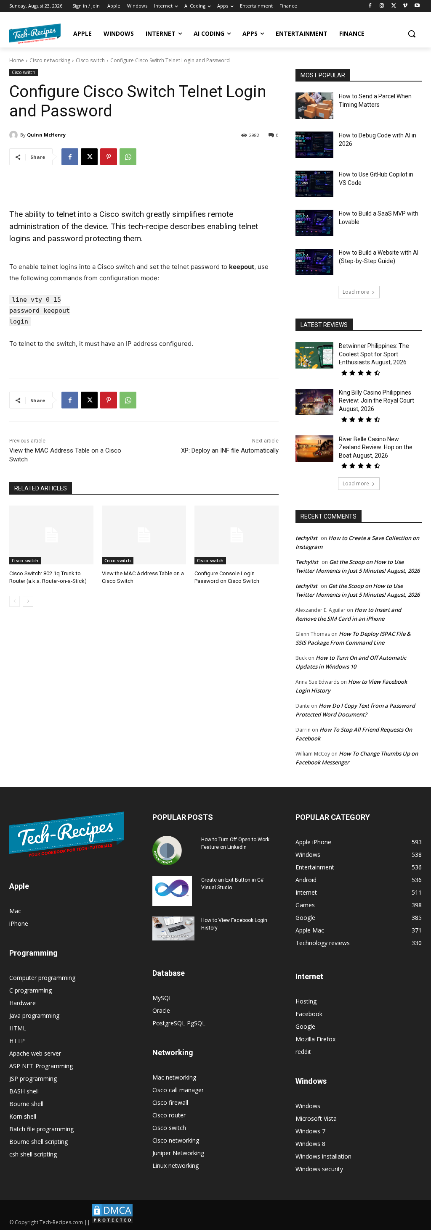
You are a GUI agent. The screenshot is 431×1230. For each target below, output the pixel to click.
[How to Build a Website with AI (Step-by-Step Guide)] (314, 262)
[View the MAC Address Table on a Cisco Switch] (144, 535)
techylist (306, 538)
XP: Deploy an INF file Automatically (230, 450)
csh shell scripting (33, 1154)
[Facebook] (370, 6)
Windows (307, 1106)
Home (16, 60)
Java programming (34, 1015)
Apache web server (35, 1053)
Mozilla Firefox (315, 1039)
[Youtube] (417, 6)
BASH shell (24, 1091)
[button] (412, 34)
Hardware (22, 1003)
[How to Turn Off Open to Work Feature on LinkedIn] (167, 850)
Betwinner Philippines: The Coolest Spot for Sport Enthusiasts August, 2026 (374, 354)
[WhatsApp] (128, 156)
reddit (303, 1052)
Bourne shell (26, 1104)
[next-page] (28, 601)
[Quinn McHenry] (14, 135)
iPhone (18, 923)
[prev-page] (14, 601)
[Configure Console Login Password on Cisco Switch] (236, 535)
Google (305, 1026)
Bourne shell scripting (38, 1142)
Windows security (319, 1169)
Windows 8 (310, 1144)
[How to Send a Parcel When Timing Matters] (314, 105)
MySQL (162, 998)
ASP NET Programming (41, 1066)
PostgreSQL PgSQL (178, 1023)
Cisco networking (49, 60)
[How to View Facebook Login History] (173, 928)
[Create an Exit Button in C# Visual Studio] (172, 891)
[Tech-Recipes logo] (35, 34)
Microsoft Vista (316, 1118)
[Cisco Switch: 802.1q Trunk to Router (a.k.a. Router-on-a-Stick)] (51, 535)
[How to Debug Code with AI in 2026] (314, 145)
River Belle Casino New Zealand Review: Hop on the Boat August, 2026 (375, 447)
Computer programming (42, 978)
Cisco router (169, 1115)
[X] (394, 6)
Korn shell (22, 1116)
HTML (17, 1028)
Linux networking (175, 1165)
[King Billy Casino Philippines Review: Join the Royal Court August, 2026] (314, 402)
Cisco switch (90, 60)
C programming (30, 990)
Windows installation (323, 1156)
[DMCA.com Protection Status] (112, 1222)
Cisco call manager (178, 1090)
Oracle (161, 1010)
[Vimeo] (405, 6)
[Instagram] (382, 6)
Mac (15, 911)
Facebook (308, 1014)
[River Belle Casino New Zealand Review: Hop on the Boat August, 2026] (314, 448)
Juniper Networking (178, 1153)
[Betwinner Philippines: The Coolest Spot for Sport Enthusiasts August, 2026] (314, 355)
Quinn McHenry (46, 135)
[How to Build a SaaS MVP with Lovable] (314, 223)
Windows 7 (310, 1131)
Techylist (306, 562)
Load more (356, 291)
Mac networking (174, 1077)
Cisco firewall (170, 1102)
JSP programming (33, 1079)
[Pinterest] (108, 156)
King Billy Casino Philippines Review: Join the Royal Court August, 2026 (376, 400)
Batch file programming (41, 1129)
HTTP (17, 1041)
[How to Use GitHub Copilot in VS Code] (314, 184)
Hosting (306, 1001)
